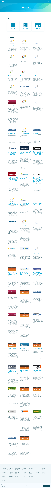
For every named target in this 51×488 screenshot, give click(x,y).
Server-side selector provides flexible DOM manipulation (36, 296)
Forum (36, 468)
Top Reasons (31, 468)
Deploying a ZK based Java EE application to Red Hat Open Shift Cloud (37, 273)
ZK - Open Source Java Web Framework (3, 1)
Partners (43, 472)
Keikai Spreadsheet (5, 469)
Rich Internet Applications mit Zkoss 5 (37, 371)
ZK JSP (3, 479)
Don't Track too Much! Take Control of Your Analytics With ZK (13, 61)
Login (48, 1)
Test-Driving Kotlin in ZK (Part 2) (12, 75)
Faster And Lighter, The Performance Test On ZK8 (12, 134)
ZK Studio (16, 473)
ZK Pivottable (4, 472)
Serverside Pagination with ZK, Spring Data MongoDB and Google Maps (25, 226)
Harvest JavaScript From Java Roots (37, 105)
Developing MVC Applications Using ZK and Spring (12, 371)
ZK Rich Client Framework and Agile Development (12, 442)
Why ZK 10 (30, 473)
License (43, 469)
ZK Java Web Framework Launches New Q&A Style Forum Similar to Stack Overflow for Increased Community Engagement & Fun (37, 205)
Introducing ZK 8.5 (23, 105)
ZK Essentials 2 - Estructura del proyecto (25, 178)
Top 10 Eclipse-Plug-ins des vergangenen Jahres (13, 296)
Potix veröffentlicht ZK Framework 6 (12, 318)
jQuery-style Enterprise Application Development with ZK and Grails (37, 253)
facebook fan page (24, 483)
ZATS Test (3, 480)
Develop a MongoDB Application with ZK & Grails (13, 204)
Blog (36, 469)
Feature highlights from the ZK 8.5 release (25, 90)
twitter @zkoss (27, 483)
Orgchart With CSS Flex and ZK (25, 45)
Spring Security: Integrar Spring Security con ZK (24, 204)
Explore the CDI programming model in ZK (25, 371)
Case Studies (31, 476)
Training (43, 468)
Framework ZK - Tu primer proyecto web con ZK (12, 252)
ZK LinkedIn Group (25, 483)
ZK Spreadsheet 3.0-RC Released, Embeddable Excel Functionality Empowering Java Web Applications (38, 153)
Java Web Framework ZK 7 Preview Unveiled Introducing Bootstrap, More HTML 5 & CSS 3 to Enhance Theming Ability (13, 179)
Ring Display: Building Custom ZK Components (38, 60)
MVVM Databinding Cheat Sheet (24, 134)
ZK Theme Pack (4, 473)
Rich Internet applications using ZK (37, 392)
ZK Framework (4, 468)
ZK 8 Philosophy (35, 133)
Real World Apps (11, 476)
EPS (14, 28)
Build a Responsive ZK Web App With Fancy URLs (37, 75)
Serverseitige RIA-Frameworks (23, 349)
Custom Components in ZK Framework (37, 45)
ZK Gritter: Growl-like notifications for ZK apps (37, 225)
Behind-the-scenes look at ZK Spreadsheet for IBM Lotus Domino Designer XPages (24, 296)
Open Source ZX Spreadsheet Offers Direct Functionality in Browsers (25, 152)
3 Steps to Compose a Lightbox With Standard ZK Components (12, 46)
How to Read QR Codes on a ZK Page (25, 75)
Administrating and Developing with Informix (24, 392)
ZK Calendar (3, 476)
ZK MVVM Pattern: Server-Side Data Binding (37, 90)
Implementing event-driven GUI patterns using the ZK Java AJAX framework (12, 273)
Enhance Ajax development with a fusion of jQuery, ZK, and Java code (37, 349)
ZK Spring (3, 477)
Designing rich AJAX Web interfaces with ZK (24, 415)
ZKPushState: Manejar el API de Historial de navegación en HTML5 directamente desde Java (13, 226)
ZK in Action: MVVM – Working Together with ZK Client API (24, 273)
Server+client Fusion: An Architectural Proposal (12, 392)
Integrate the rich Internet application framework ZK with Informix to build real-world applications (25, 319)
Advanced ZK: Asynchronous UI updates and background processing (25, 253)
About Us (43, 473)
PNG (12, 28)
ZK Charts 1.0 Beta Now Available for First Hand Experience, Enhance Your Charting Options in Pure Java (13, 153)
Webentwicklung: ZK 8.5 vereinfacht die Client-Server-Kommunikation (13, 106)
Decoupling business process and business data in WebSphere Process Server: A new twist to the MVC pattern (13, 350)
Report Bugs (37, 472)
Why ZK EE (30, 472)
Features (30, 469)
